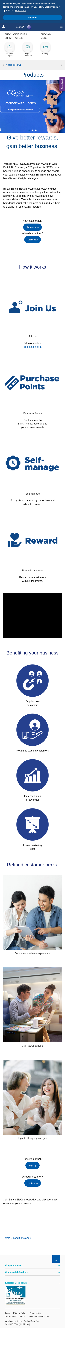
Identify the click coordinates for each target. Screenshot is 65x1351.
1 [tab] (29, 130)
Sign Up (32, 1165)
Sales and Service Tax (38, 1316)
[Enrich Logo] (19, 27)
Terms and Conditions (15, 1316)
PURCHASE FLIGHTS (16, 34)
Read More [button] (20, 10)
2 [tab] (32, 130)
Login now (32, 239)
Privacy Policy (20, 1313)
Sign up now (32, 227)
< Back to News (13, 65)
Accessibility (35, 1313)
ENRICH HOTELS (14, 38)
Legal (7, 1313)
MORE (44, 38)
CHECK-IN (46, 34)
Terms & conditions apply (17, 1238)
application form (32, 346)
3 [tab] (35, 130)
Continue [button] (32, 17)
